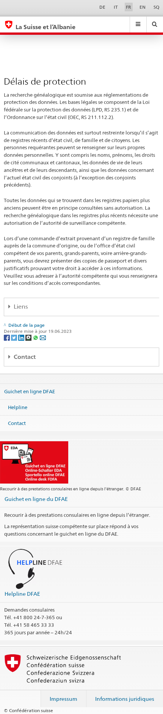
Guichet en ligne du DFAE (36, 499)
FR (128, 7)
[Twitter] (14, 337)
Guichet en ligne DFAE (29, 391)
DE (102, 7)
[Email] (43, 337)
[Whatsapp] (36, 337)
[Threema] (29, 337)
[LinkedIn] (21, 337)
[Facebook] (7, 337)
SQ (156, 7)
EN (142, 7)
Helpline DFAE (22, 593)
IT (116, 7)
